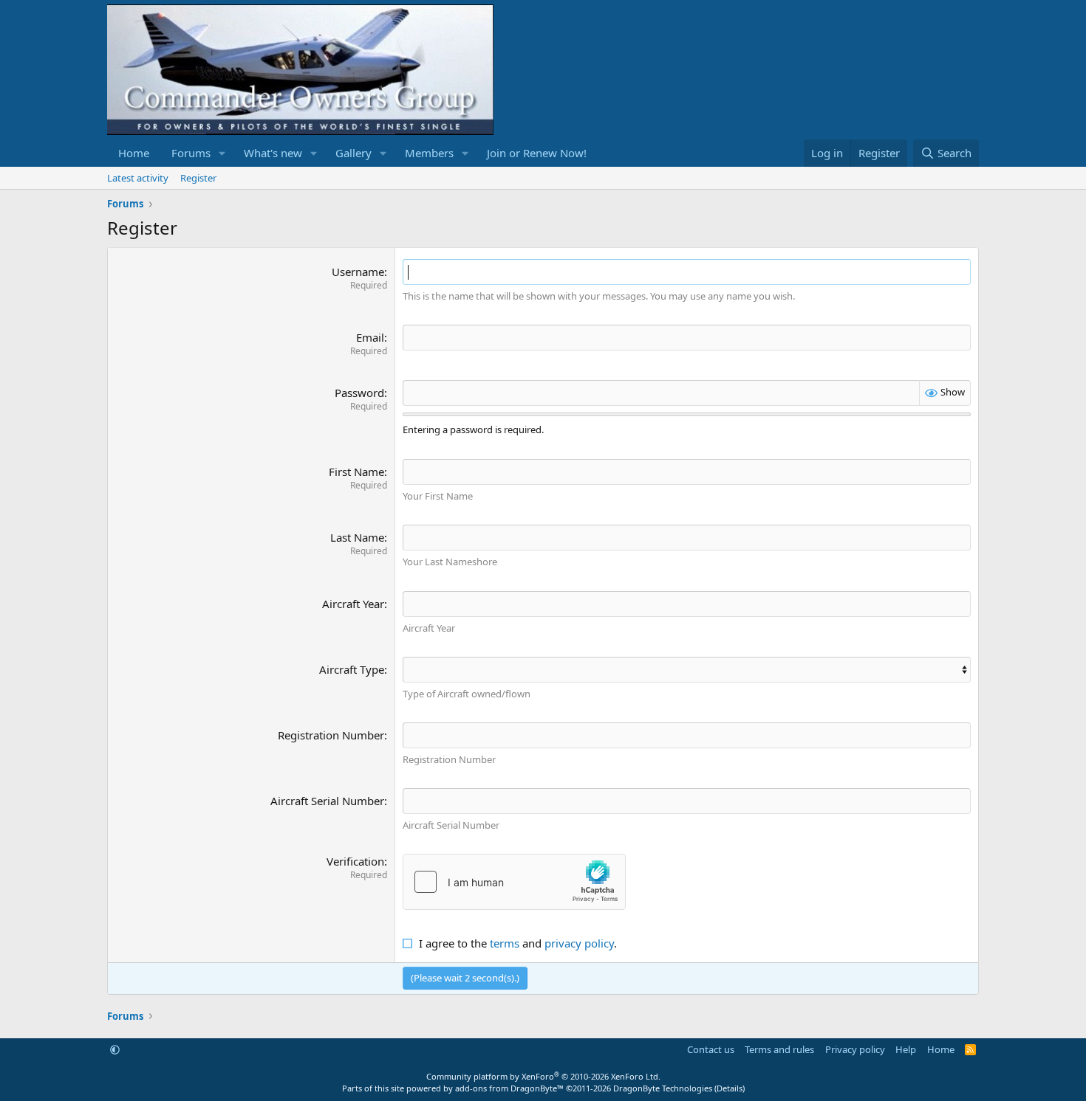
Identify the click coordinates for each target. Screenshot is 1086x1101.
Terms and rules (779, 1049)
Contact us (710, 1049)
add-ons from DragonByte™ (509, 1088)
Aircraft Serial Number (327, 800)
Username (358, 271)
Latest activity (137, 177)
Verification (355, 861)
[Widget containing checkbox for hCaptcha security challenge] (514, 882)
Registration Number (331, 735)
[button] (222, 153)
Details (729, 1088)
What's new (273, 152)
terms (504, 943)
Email (370, 337)
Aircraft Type (351, 669)
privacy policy (579, 943)
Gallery (353, 152)
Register (198, 177)
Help (905, 1049)
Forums (191, 152)
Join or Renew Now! (537, 152)
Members (429, 152)
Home (133, 152)
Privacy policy (855, 1049)
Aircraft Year (353, 603)
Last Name (357, 537)
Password (359, 392)
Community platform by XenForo (543, 1076)
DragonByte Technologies (662, 1088)
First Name (356, 471)
